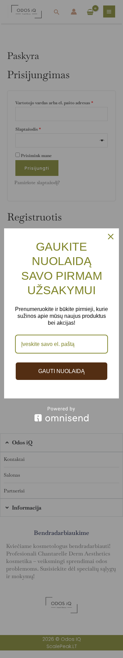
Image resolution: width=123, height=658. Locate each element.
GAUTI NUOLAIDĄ (61, 371)
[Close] (110, 236)
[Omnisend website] (61, 414)
